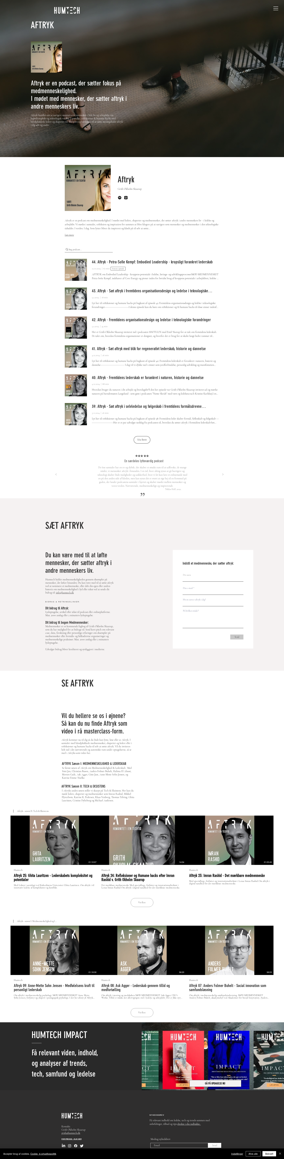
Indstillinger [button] (237, 1153)
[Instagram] (70, 1146)
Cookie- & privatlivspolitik (43, 1153)
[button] (31, 811)
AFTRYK (42, 25)
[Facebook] (76, 1146)
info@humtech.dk (65, 592)
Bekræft (269, 1153)
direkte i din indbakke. (189, 1124)
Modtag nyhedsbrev (160, 1139)
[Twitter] (82, 1146)
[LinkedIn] (63, 1146)
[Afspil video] (54, 840)
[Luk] (280, 1153)
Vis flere (142, 902)
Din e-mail (188, 588)
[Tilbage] (56, 474)
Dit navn (187, 575)
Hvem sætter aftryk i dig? (194, 600)
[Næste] (223, 474)
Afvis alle (253, 1153)
